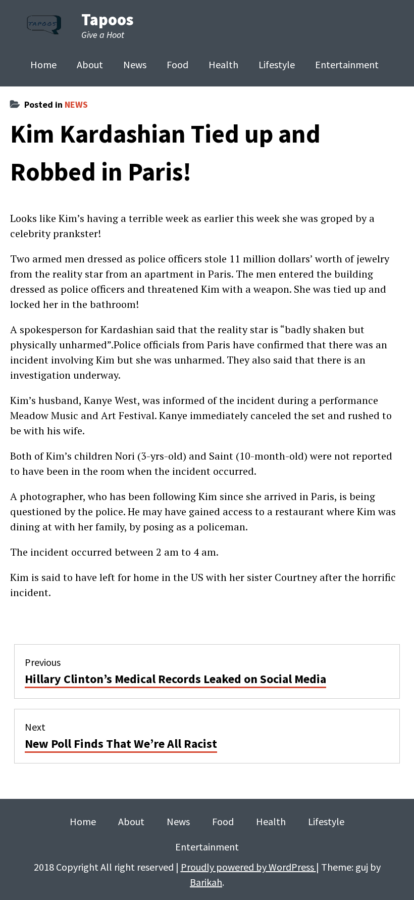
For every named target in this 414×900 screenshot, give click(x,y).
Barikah (206, 882)
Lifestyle (276, 64)
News (134, 64)
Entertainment (347, 64)
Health (223, 64)
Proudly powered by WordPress (248, 867)
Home (43, 64)
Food (177, 64)
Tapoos (107, 20)
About (90, 64)
